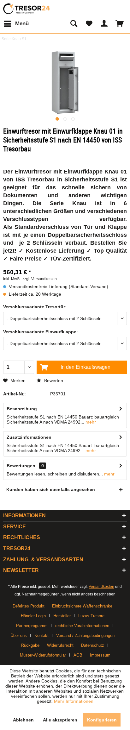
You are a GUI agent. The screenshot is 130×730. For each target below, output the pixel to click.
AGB (78, 655)
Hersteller (62, 616)
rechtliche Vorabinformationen (82, 625)
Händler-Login (33, 616)
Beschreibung (22, 408)
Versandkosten (101, 586)
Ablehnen (23, 719)
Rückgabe (30, 645)
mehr (90, 422)
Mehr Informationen (73, 701)
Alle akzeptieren (60, 719)
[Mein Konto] (104, 23)
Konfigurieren (102, 719)
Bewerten (53, 380)
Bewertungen (21, 465)
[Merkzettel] (89, 23)
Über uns (18, 635)
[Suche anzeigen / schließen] (73, 23)
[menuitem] (16, 23)
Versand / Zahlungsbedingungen (85, 635)
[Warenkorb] (120, 23)
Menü (22, 24)
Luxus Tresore (91, 616)
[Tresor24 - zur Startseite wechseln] (26, 8)
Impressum (100, 655)
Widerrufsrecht (60, 645)
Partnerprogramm (32, 625)
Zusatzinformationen (29, 437)
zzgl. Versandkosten (39, 279)
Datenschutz (92, 645)
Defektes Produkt (28, 606)
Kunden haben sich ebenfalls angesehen (50, 489)
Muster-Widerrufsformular (43, 655)
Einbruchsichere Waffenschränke (82, 606)
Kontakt (41, 635)
